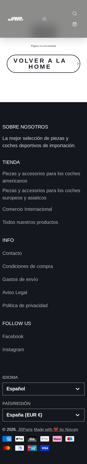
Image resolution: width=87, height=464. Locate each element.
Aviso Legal (14, 292)
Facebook (12, 336)
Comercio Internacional (27, 209)
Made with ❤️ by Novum (56, 429)
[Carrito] (74, 24)
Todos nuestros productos (30, 222)
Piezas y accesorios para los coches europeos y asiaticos (41, 194)
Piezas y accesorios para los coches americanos (41, 177)
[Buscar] (74, 13)
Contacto (12, 253)
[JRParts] (15, 19)
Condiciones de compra (27, 266)
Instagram (13, 349)
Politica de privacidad (25, 305)
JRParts (25, 429)
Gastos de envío (20, 279)
